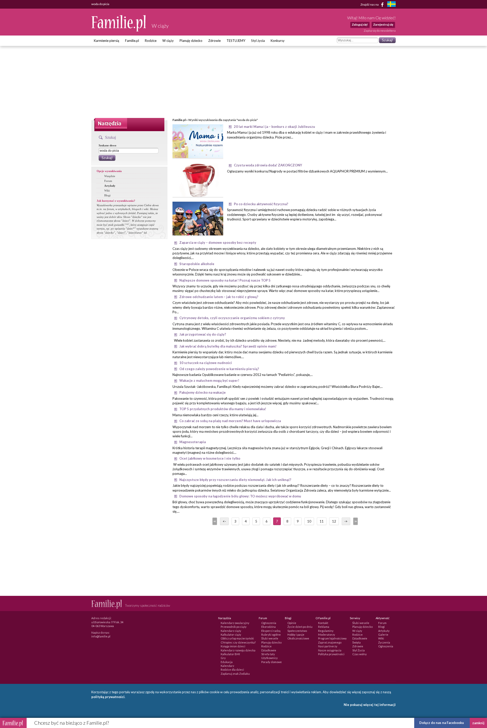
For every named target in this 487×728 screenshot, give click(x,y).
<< (214, 521)
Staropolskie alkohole (196, 264)
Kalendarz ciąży (231, 630)
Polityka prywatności (331, 654)
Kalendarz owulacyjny (235, 623)
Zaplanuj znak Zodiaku (235, 673)
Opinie (291, 623)
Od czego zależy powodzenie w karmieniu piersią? (219, 369)
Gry (223, 658)
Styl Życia (358, 650)
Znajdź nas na (369, 4)
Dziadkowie (268, 650)
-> (345, 521)
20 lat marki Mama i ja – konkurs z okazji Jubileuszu (274, 127)
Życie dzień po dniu (299, 626)
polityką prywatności (108, 697)
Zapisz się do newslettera (380, 30)
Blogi (107, 195)
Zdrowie (214, 41)
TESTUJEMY (236, 41)
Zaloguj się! (360, 24)
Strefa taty (268, 654)
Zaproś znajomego (329, 642)
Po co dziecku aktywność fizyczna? (261, 204)
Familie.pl (132, 41)
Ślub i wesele (269, 638)
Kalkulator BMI (230, 654)
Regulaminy (326, 630)
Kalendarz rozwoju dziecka (238, 650)
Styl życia (258, 41)
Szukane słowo (107, 145)
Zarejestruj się (383, 24)
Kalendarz (227, 665)
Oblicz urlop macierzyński (237, 638)
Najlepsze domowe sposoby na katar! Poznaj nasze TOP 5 (225, 280)
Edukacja (227, 662)
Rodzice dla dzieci (232, 669)
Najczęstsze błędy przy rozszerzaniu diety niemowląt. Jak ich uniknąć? (235, 480)
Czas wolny (359, 654)
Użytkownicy (269, 658)
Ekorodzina (268, 626)
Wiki (107, 190)
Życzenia (384, 642)
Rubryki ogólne (271, 634)
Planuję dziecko (191, 41)
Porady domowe (271, 662)
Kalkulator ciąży (231, 634)
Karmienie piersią (106, 41)
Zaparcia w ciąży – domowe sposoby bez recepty (217, 242)
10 (309, 521)
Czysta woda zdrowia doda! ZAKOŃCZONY (268, 165)
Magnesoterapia (192, 442)
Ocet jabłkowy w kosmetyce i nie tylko (209, 458)
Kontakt (323, 623)
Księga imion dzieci (233, 646)
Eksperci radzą (271, 630)
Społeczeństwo (297, 630)
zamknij (478, 723)
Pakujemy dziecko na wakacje (202, 392)
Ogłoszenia (268, 623)
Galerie (383, 634)
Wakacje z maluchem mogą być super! (209, 380)
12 (334, 521)
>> (355, 521)
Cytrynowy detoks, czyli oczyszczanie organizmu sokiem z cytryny (232, 318)
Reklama (323, 626)
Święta (356, 642)
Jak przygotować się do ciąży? (202, 334)
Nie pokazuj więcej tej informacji (370, 705)
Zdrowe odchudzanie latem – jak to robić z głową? (218, 297)
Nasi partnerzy (327, 646)
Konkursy (278, 41)
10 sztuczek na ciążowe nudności (205, 363)
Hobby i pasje (295, 634)
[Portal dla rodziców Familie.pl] (119, 30)
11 (322, 521)
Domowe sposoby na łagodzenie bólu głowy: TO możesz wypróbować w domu (240, 496)
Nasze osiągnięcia (329, 650)
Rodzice (150, 41)
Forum (108, 180)
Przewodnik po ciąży (234, 626)
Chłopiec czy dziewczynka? (238, 642)
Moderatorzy (326, 634)
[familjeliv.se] (391, 4)
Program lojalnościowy (332, 638)
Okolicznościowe (298, 638)
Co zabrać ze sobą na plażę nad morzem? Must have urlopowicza (230, 421)
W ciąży (168, 41)
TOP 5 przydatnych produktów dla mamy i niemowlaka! (222, 409)
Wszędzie (109, 176)
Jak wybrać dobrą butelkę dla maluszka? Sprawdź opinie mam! (227, 346)
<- (224, 521)
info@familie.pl (100, 636)
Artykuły (109, 185)
